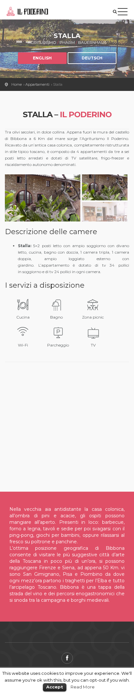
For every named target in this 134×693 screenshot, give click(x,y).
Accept (54, 686)
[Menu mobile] (122, 13)
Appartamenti (37, 84)
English (42, 58)
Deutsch (92, 58)
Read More (83, 686)
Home (16, 84)
